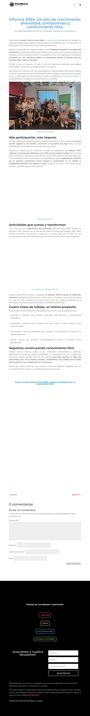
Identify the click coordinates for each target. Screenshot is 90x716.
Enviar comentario (73, 563)
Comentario (14, 520)
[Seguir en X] (38, 594)
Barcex (39, 219)
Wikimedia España (25, 31)
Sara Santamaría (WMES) (41, 289)
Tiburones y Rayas (43, 132)
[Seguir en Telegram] (56, 594)
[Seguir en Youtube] (51, 594)
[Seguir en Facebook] (34, 594)
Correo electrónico (17, 552)
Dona (45, 623)
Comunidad (47, 31)
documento (52, 40)
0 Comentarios (69, 31)
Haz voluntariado (45, 631)
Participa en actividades (45, 639)
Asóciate (45, 615)
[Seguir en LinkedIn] (47, 594)
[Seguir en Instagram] (43, 594)
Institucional (57, 31)
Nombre (13, 545)
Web (11, 558)
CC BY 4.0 (54, 289)
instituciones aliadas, (71, 76)
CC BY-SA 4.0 (47, 219)
